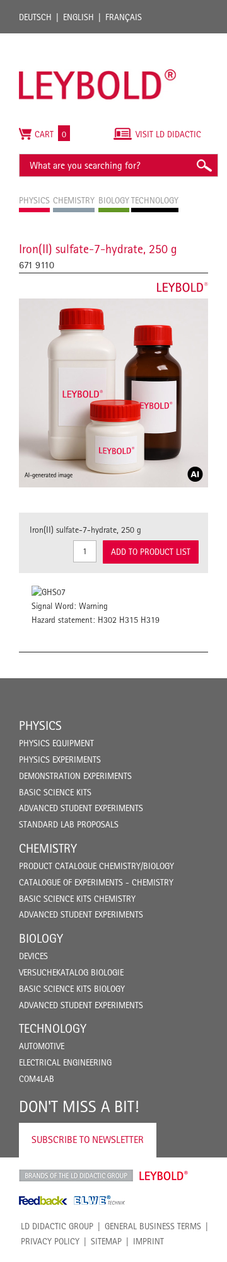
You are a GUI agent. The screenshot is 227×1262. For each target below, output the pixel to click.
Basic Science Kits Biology (72, 989)
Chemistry (48, 848)
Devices (33, 956)
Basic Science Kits (55, 792)
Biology (41, 938)
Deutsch (35, 17)
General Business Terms (153, 1226)
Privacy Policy (50, 1241)
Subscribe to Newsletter (88, 1139)
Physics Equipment (56, 743)
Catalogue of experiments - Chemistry (96, 882)
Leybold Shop (164, 1175)
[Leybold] (98, 40)
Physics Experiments (60, 759)
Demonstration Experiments (75, 776)
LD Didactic (76, 1175)
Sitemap (106, 1241)
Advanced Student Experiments (81, 808)
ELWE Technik (99, 1200)
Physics (40, 725)
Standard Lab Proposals (69, 824)
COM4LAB (36, 1079)
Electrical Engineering (65, 1062)
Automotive (41, 1046)
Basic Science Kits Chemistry (77, 899)
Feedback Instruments (43, 1200)
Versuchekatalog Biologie (71, 972)
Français (123, 17)
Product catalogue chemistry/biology (96, 866)
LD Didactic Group (57, 1226)
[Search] (203, 165)
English (78, 17)
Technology (52, 1028)
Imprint (148, 1241)
